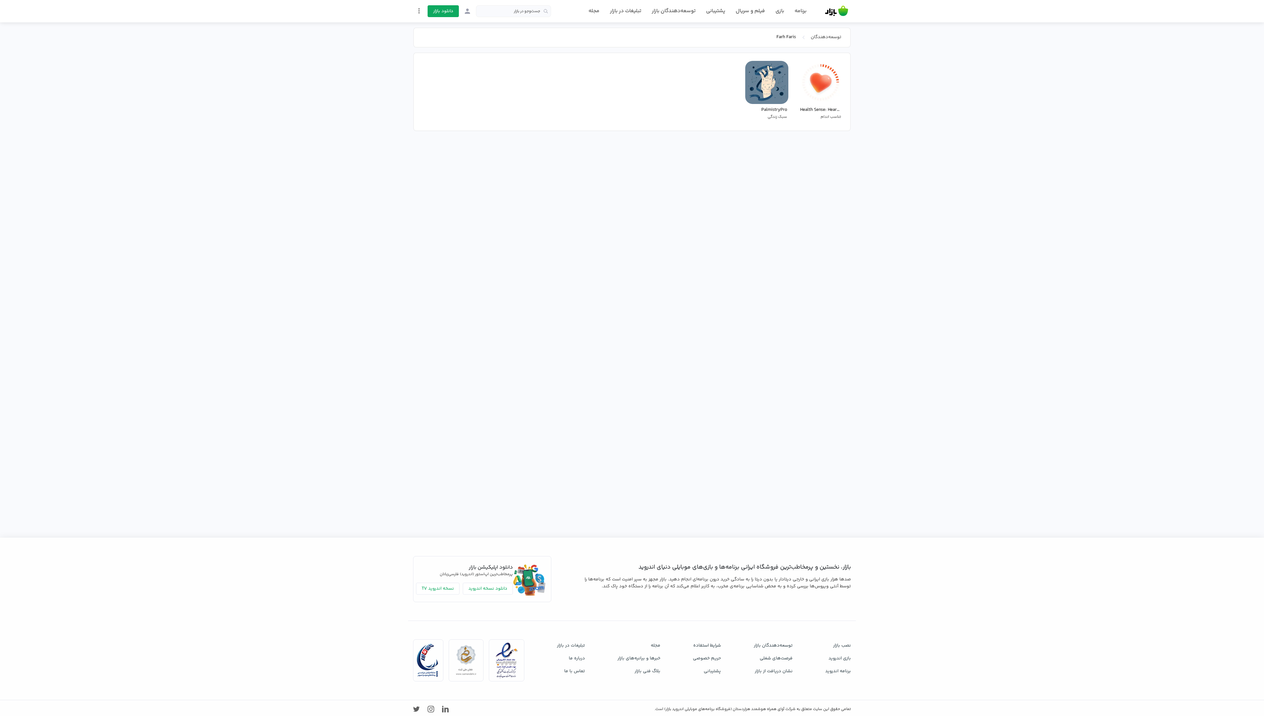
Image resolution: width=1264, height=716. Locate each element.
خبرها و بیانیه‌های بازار (639, 658)
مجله (594, 11)
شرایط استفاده (707, 645)
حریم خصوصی (707, 658)
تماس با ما (574, 671)
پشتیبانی (715, 11)
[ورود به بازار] (467, 11)
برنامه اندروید (838, 671)
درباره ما (577, 658)
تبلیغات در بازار (625, 11)
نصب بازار (842, 645)
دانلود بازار (443, 11)
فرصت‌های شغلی (776, 658)
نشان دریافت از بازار (774, 671)
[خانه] (836, 11)
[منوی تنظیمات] (419, 11)
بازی (780, 11)
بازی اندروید (840, 658)
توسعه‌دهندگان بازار (674, 11)
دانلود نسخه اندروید (487, 588)
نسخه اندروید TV (438, 588)
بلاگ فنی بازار (647, 671)
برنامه (800, 11)
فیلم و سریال (750, 11)
